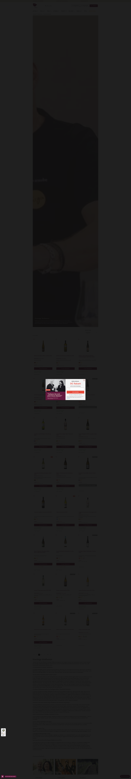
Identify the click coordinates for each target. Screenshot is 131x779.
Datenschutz (68, 398)
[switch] (3, 735)
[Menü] (5, 729)
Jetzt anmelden (75, 392)
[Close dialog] (84, 380)
